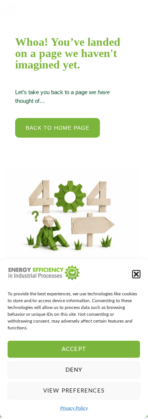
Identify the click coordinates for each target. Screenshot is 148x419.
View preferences (73, 391)
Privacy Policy (74, 408)
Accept (74, 349)
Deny (74, 370)
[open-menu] (135, 10)
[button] (136, 274)
